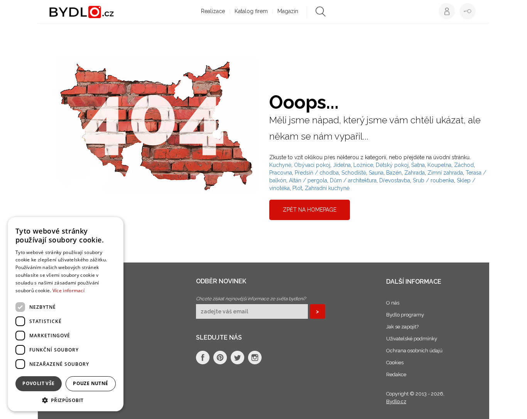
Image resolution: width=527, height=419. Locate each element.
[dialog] (65, 314)
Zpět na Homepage (309, 210)
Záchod (464, 165)
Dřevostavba (394, 180)
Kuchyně (280, 165)
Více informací (68, 290)
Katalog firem (251, 11)
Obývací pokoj (312, 165)
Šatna (418, 165)
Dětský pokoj (392, 165)
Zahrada (414, 173)
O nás (392, 303)
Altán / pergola (308, 180)
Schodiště (353, 173)
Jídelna (342, 165)
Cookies (395, 362)
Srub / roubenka (433, 180)
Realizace (213, 11)
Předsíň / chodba (317, 173)
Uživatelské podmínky (411, 339)
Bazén (394, 173)
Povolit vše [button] (38, 383)
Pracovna (280, 173)
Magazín (287, 11)
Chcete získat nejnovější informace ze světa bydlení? (251, 298)
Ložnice (363, 165)
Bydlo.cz (396, 401)
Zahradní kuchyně (327, 188)
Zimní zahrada (445, 173)
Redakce (396, 374)
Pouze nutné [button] (90, 383)
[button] (65, 400)
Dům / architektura (353, 180)
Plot (297, 188)
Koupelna (439, 165)
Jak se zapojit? (402, 327)
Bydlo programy (405, 315)
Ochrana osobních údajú (414, 350)
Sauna (376, 173)
